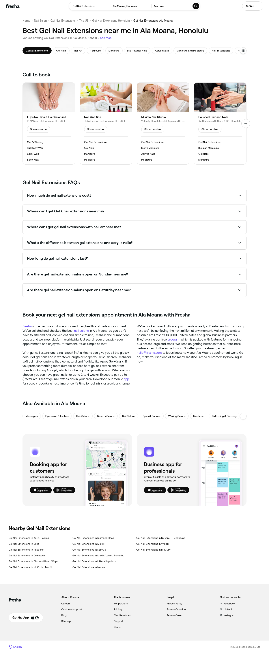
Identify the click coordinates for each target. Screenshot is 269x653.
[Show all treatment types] (243, 50)
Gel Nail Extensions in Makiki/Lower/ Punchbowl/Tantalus (98, 555)
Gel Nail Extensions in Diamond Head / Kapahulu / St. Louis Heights (35, 561)
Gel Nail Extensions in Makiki (88, 543)
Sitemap (66, 621)
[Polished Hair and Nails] (220, 123)
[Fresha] (13, 6)
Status (117, 627)
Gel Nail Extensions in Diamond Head (93, 537)
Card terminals (122, 615)
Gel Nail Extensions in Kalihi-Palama (29, 537)
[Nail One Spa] (106, 123)
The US (84, 20)
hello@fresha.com (149, 352)
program (173, 339)
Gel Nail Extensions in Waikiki (152, 543)
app (126, 379)
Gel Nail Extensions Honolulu (111, 20)
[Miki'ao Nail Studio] (163, 123)
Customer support (71, 609)
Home (26, 20)
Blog (63, 615)
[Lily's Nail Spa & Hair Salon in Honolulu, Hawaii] (49, 123)
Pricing (118, 609)
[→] (245, 123)
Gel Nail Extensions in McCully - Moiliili (30, 567)
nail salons (81, 330)
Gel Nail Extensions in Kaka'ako (26, 549)
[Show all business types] (243, 416)
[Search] (196, 6)
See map (106, 37)
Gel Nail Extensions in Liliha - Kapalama (94, 561)
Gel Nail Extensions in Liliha (24, 543)
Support (118, 621)
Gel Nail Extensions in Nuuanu (89, 567)
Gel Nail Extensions (63, 20)
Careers (65, 603)
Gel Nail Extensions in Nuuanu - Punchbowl (160, 537)
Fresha (27, 326)
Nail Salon (40, 20)
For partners (121, 603)
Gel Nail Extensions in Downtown (27, 555)
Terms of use (174, 615)
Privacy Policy (174, 603)
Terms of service (176, 609)
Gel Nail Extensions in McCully (153, 549)
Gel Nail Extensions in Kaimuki (89, 549)
